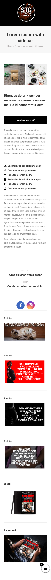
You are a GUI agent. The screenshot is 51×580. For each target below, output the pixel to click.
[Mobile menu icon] (4, 13)
